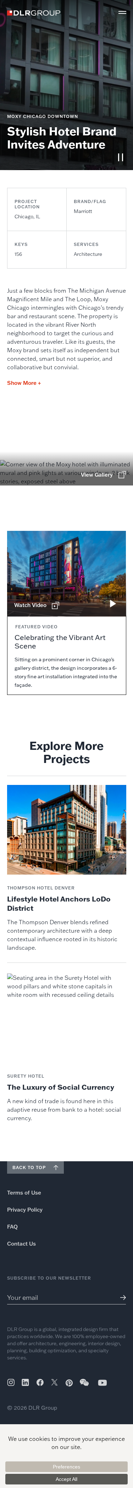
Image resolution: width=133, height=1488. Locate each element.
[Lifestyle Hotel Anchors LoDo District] (66, 868)
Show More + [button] (24, 383)
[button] (122, 12)
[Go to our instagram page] (11, 1382)
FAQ (12, 1226)
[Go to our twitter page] (54, 1383)
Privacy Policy (25, 1209)
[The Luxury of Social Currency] (66, 1048)
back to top (29, 1167)
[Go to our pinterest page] (69, 1383)
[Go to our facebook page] (40, 1382)
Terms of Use (24, 1192)
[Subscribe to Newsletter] (120, 1297)
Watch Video (30, 605)
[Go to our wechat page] (85, 1386)
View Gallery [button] (97, 474)
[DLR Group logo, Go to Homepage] (33, 13)
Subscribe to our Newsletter (49, 1278)
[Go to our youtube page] (102, 1382)
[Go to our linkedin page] (25, 1382)
